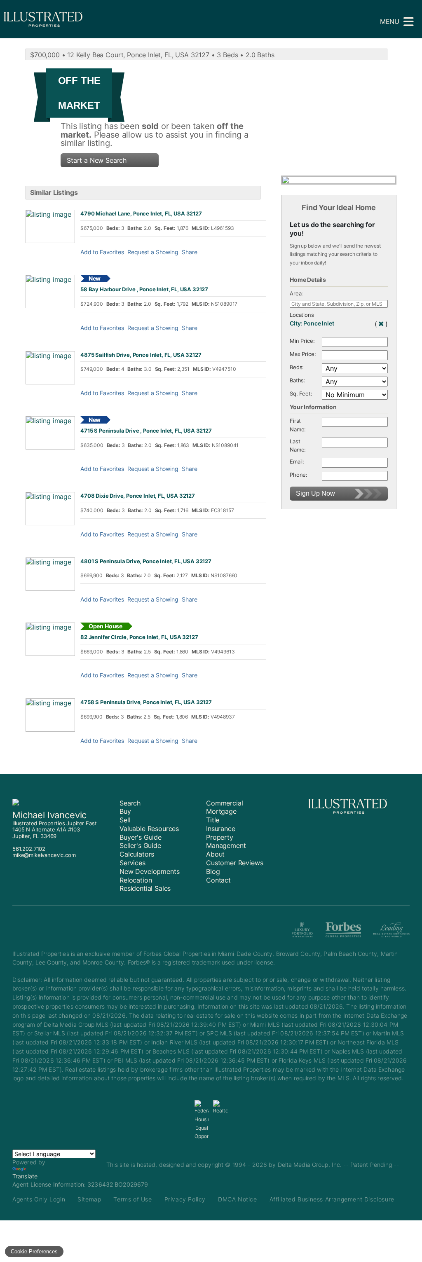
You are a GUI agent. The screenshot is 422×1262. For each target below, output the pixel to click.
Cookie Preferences (34, 1251)
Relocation (136, 880)
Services (132, 863)
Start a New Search (97, 160)
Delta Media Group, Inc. (310, 1164)
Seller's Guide (140, 845)
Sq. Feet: (301, 394)
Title (212, 820)
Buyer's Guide (141, 837)
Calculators (137, 854)
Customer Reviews (234, 863)
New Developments (149, 871)
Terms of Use (132, 1199)
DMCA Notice (237, 1199)
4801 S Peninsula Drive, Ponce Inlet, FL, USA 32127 (145, 561)
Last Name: (298, 445)
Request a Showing (152, 252)
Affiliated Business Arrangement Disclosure (332, 1199)
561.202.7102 (28, 848)
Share (189, 252)
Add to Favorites (102, 252)
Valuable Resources (149, 828)
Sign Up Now (315, 493)
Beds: (297, 367)
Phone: (298, 475)
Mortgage (221, 811)
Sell (125, 820)
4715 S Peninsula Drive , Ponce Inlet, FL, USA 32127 (146, 431)
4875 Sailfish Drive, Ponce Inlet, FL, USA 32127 (140, 355)
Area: (296, 293)
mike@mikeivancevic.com (43, 855)
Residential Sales (145, 888)
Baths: (297, 380)
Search (130, 803)
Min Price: (302, 341)
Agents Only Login (38, 1199)
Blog (213, 871)
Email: (297, 462)
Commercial (224, 803)
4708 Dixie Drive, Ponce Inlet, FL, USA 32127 (137, 496)
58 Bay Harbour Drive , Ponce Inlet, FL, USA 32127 (144, 289)
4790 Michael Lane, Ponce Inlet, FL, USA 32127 (141, 214)
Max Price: (303, 354)
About (215, 854)
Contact (218, 880)
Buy (125, 811)
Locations (302, 315)
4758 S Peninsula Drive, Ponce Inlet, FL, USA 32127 (146, 702)
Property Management (226, 841)
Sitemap (89, 1199)
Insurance (220, 828)
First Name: (298, 425)
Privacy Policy (185, 1199)
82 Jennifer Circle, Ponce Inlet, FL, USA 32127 (139, 637)
